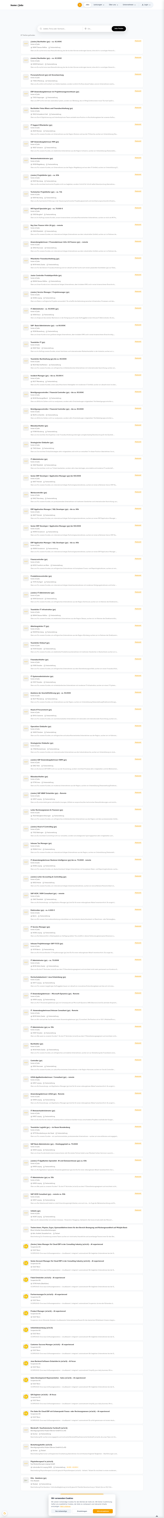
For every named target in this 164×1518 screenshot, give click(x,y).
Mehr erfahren (65, 1506)
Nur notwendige (61, 1511)
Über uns (112, 5)
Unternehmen (128, 5)
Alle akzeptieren (103, 1511)
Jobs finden (118, 28)
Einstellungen (82, 1511)
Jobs (87, 5)
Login (146, 5)
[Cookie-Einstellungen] (4, 1513)
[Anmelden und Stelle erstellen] (80, 5)
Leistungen (98, 5)
